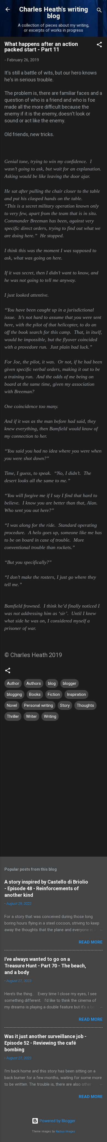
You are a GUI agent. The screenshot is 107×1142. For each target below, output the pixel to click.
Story (65, 705)
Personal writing (38, 705)
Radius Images (65, 1131)
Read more (91, 942)
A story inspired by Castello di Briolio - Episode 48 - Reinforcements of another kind (46, 888)
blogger (69, 683)
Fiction (54, 694)
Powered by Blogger (56, 1120)
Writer (31, 716)
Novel (12, 705)
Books (35, 694)
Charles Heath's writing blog (53, 12)
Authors (33, 683)
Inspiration (76, 694)
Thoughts (85, 705)
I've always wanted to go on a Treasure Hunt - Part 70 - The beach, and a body (45, 965)
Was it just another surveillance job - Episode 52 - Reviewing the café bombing (45, 1042)
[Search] (99, 11)
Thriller (13, 716)
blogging (14, 694)
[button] (99, 45)
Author (13, 683)
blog (52, 683)
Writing (50, 716)
